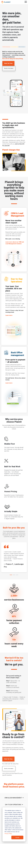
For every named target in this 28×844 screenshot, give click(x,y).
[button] (26, 1)
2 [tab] (13, 575)
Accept (17, 837)
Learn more (8, 315)
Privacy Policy (8, 833)
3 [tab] (17, 575)
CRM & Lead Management (13, 798)
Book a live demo (8, 68)
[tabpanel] (14, 557)
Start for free (8, 63)
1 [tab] (10, 575)
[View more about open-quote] (6, 546)
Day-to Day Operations (13, 804)
